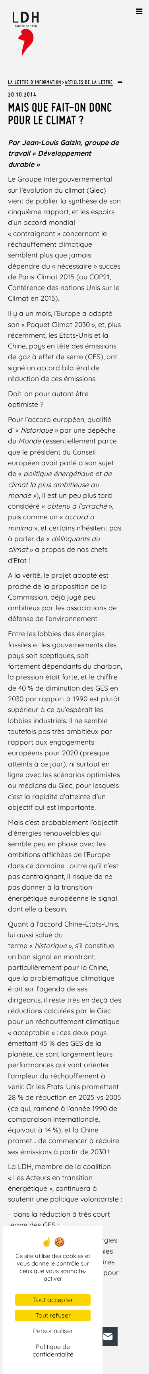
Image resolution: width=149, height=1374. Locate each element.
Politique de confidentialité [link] (53, 1350)
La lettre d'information (34, 82)
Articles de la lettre (89, 82)
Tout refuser (53, 1315)
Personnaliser (53, 1331)
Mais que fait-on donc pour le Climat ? (60, 113)
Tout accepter (53, 1300)
